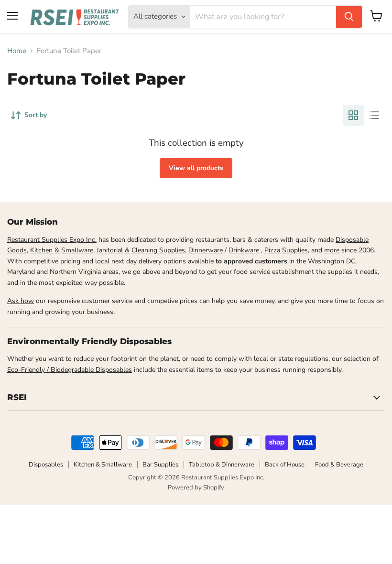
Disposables (46, 464)
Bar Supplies (160, 464)
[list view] (374, 115)
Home (16, 51)
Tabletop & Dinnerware (221, 464)
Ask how (20, 300)
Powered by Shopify (196, 487)
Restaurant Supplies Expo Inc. (52, 239)
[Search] (349, 17)
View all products (196, 168)
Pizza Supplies (286, 250)
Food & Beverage (339, 464)
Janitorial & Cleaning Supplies (141, 250)
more (331, 250)
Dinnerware (205, 250)
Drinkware (244, 250)
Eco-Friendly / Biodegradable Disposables (69, 369)
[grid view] (353, 115)
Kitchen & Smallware (61, 250)
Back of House (285, 464)
